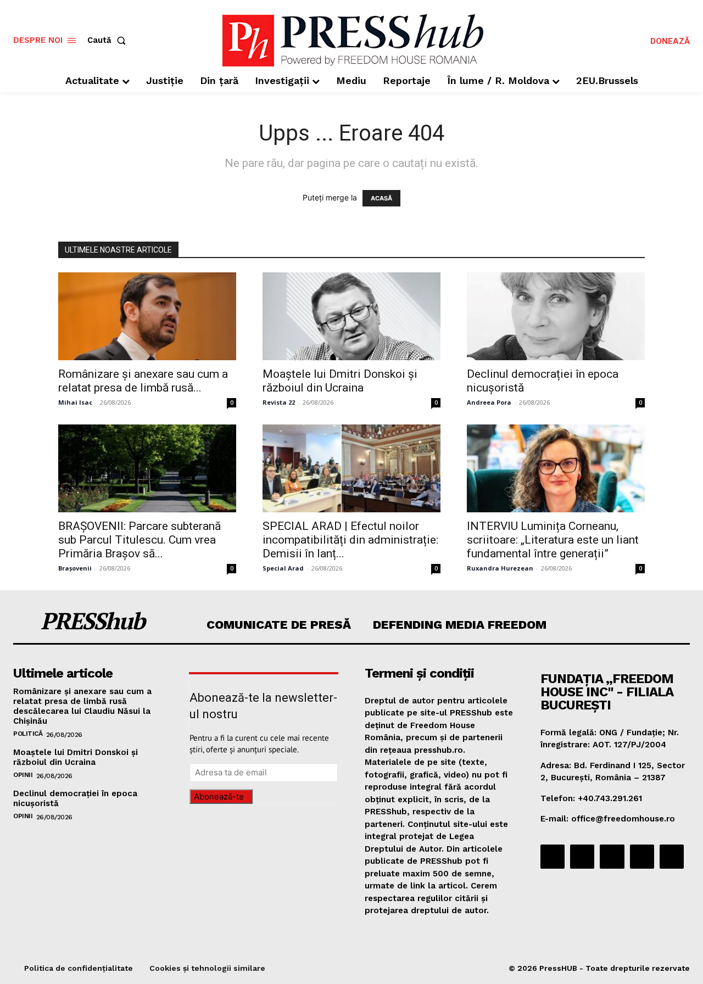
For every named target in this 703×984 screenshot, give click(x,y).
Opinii (22, 775)
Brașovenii (75, 568)
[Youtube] (672, 857)
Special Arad (283, 568)
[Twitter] (642, 857)
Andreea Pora (489, 402)
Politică (27, 733)
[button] (108, 40)
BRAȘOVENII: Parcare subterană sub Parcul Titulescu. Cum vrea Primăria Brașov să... (139, 539)
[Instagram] (582, 857)
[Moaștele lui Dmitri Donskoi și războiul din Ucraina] (351, 316)
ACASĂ (381, 198)
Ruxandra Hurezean (500, 568)
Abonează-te (219, 796)
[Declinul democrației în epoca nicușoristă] (556, 316)
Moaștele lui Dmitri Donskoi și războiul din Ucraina (340, 380)
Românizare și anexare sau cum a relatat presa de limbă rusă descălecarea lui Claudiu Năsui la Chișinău (82, 706)
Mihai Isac (75, 402)
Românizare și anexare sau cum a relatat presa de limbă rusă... (143, 380)
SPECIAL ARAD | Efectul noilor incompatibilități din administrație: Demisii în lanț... (350, 539)
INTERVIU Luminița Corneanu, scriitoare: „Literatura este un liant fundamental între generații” (553, 539)
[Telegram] (612, 857)
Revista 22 (279, 402)
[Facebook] (552, 857)
